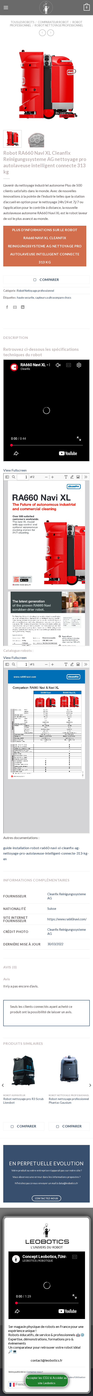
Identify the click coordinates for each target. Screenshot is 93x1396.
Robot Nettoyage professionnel (59, 25)
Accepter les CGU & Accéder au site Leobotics (46, 1380)
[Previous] (10, 83)
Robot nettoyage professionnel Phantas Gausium (69, 1101)
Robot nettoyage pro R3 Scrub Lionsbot (23, 1101)
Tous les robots (22, 22)
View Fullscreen (15, 470)
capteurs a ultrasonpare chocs (53, 297)
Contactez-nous (34, 1371)
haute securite (25, 297)
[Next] (83, 83)
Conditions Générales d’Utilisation (68, 1377)
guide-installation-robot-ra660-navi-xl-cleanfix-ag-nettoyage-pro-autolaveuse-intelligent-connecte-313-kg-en (46, 853)
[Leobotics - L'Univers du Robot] (46, 7)
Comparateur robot (53, 22)
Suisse (51, 908)
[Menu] (5, 7)
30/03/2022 (55, 944)
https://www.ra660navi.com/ (67, 919)
